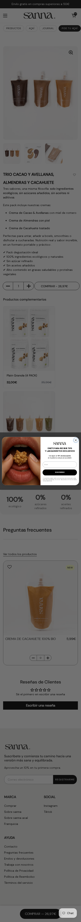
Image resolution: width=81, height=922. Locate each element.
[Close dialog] (75, 440)
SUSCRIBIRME (60, 472)
